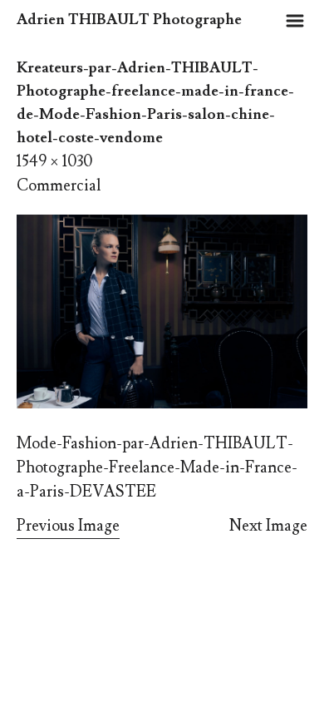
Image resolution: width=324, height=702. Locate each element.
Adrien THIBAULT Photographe (129, 19)
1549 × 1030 (54, 161)
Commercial (59, 185)
